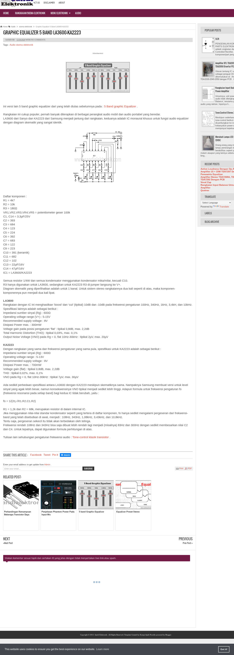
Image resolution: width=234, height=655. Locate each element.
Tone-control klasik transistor (91, 437)
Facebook (36, 454)
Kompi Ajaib (144, 635)
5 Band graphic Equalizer (120, 106)
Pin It (55, 454)
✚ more (65, 455)
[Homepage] (17, 6)
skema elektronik (24, 44)
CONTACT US (34, 2)
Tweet (46, 454)
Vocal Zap (206, 182)
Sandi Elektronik (101, 635)
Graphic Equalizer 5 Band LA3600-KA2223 (42, 32)
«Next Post (8, 543)
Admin (47, 464)
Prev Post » (188, 543)
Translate (224, 206)
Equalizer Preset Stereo (128, 512)
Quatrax (205, 190)
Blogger (168, 635)
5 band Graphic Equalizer (91, 512)
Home (6, 13)
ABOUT (62, 2)
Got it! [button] (223, 649)
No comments (38, 40)
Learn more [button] (102, 649)
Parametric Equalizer (212, 174)
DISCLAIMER (49, 2)
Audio (78, 13)
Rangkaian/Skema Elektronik (30, 13)
